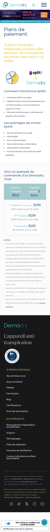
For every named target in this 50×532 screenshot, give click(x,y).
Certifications (13, 405)
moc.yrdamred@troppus (29, 482)
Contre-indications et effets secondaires (21, 457)
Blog (8, 399)
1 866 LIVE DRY (28, 479)
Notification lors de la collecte (18, 529)
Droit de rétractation (17, 411)
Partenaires (12, 393)
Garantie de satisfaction (19, 450)
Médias (10, 387)
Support (10, 433)
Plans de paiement (16, 444)
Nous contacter (14, 381)
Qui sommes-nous (16, 376)
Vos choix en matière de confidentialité (28, 523)
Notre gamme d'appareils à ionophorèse (20, 426)
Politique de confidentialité (14, 497)
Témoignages (13, 438)
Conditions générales (33, 497)
